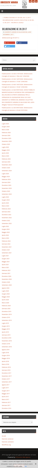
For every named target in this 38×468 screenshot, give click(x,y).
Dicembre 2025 (6, 138)
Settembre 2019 (7, 320)
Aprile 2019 (5, 332)
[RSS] (36, 1)
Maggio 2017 (6, 393)
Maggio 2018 (6, 358)
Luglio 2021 (5, 256)
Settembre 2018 (7, 347)
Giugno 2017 (6, 391)
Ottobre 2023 (6, 191)
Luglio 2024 (5, 173)
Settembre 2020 (7, 285)
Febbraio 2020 (6, 305)
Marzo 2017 (5, 399)
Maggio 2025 (6, 150)
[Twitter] (33, 1)
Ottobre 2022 (6, 220)
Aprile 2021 (5, 264)
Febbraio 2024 (6, 179)
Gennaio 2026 (6, 135)
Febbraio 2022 (6, 241)
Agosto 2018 (5, 349)
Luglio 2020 (5, 291)
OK (26, 466)
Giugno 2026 (6, 126)
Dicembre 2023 (6, 185)
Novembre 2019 (7, 314)
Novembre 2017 (7, 376)
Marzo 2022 (5, 238)
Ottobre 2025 (6, 144)
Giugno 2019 (6, 326)
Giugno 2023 (6, 200)
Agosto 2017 (5, 385)
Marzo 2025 (5, 156)
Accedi (4, 436)
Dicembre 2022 (6, 214)
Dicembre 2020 (6, 276)
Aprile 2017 (5, 396)
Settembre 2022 (7, 223)
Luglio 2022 (5, 226)
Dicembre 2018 (6, 338)
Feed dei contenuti (7, 439)
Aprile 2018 (5, 361)
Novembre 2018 (7, 341)
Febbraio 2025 (6, 159)
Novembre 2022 (7, 217)
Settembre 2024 (7, 170)
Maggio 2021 (6, 261)
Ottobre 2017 (6, 379)
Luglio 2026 (5, 124)
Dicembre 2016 (6, 408)
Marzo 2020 (5, 303)
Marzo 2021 (5, 267)
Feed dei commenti (8, 442)
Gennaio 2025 (6, 162)
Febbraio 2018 (6, 367)
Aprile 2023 (5, 203)
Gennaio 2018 (6, 370)
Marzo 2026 (5, 129)
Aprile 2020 (5, 300)
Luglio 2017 (5, 388)
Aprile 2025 (5, 153)
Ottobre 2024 (6, 168)
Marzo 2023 (5, 206)
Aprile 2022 (5, 235)
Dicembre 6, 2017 (8, 34)
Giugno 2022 (6, 229)
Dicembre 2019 (6, 311)
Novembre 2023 (7, 188)
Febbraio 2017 (6, 402)
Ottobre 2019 (6, 317)
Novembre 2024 (7, 165)
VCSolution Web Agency (22, 457)
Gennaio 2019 (6, 335)
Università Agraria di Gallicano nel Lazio (18, 32)
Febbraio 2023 (6, 209)
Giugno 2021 (6, 258)
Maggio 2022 (6, 232)
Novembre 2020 (7, 279)
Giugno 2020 (6, 294)
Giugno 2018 (6, 355)
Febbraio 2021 (6, 270)
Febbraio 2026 (6, 132)
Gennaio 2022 (6, 244)
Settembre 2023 (7, 194)
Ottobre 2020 (6, 282)
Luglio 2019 (5, 323)
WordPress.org (6, 445)
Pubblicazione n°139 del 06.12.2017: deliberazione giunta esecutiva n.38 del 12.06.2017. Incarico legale (18, 20)
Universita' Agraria (9, 2)
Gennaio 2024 (6, 182)
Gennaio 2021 (6, 273)
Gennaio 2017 (6, 405)
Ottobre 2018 (6, 344)
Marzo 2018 (5, 364)
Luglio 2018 (5, 352)
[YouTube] (30, 1)
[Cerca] (34, 60)
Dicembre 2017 (6, 373)
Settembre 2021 (7, 253)
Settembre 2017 (7, 382)
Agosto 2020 (5, 288)
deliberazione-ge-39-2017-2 (10, 38)
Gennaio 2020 (6, 308)
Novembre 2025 (7, 141)
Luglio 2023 (5, 197)
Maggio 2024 (6, 176)
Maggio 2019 (6, 329)
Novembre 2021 (7, 247)
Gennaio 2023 (6, 212)
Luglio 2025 (5, 147)
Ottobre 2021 (6, 250)
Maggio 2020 (6, 297)
